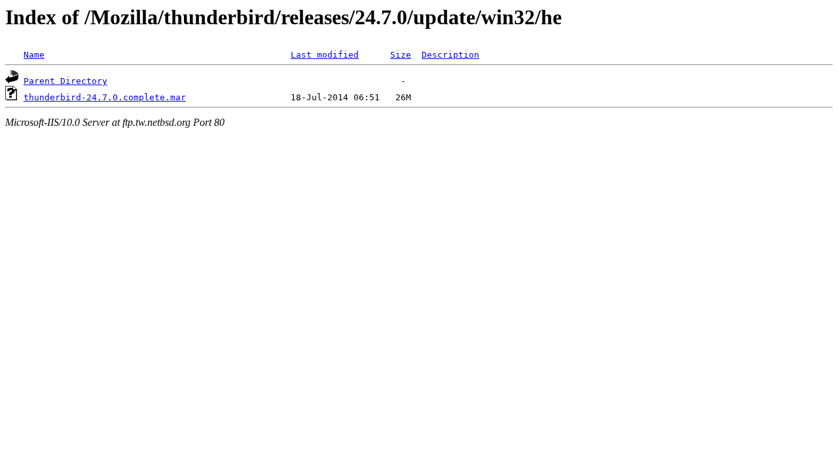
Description (450, 55)
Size (400, 55)
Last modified (325, 55)
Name (34, 55)
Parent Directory (65, 81)
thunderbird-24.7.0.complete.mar (105, 97)
